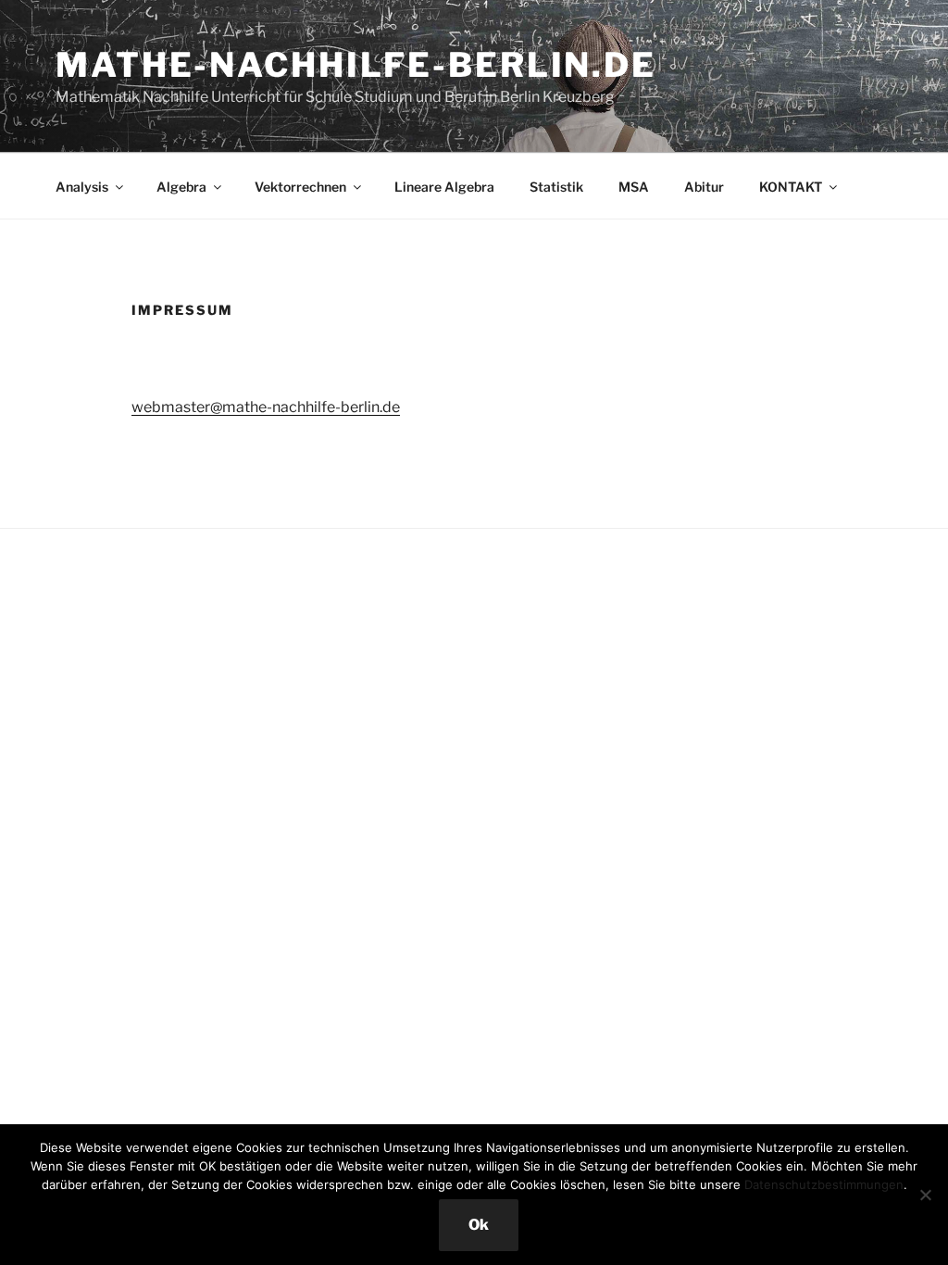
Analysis (82, 186)
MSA (633, 186)
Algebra (181, 186)
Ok (478, 1225)
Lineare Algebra (444, 186)
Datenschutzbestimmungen (824, 1184)
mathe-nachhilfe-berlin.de (356, 64)
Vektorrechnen (300, 186)
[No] (925, 1194)
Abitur (704, 186)
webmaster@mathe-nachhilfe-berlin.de (265, 407)
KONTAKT (790, 186)
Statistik (556, 186)
